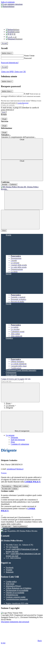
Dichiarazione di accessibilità (17, 590)
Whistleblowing (12, 595)
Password (28, 58)
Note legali (10, 584)
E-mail (26, 94)
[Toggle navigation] (20, 219)
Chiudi (4, 119)
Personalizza (6, 486)
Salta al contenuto (8, 2)
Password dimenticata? (10, 63)
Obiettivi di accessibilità (15, 593)
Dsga (13, 442)
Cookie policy (11, 581)
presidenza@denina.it (15, 469)
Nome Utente (29, 56)
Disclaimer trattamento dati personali (15, 622)
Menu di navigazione (22, 431)
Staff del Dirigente (18, 440)
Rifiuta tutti (21, 486)
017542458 (13, 547)
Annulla (4, 184)
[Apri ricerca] (23, 200)
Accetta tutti (9, 489)
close (4, 231)
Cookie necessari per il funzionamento (16, 517)
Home (8, 403)
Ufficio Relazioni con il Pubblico (18, 588)
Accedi (4, 43)
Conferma (13, 184)
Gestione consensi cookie (15, 597)
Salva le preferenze (20, 526)
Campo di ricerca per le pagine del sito (16, 379)
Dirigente (14, 437)
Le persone (10, 405)
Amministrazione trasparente (17, 599)
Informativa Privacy (13, 586)
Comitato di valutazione (20, 444)
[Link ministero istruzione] (12, 4)
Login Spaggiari (23, 103)
